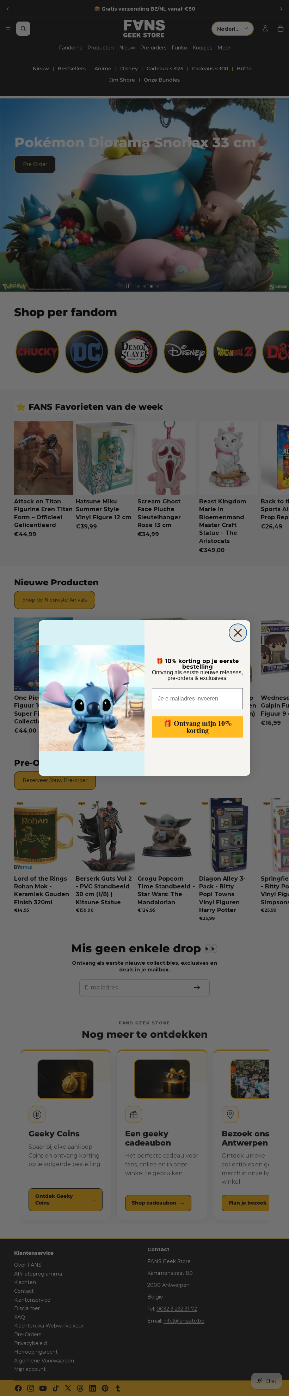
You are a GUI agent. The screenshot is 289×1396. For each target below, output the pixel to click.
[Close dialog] (238, 632)
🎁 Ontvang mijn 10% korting (197, 726)
